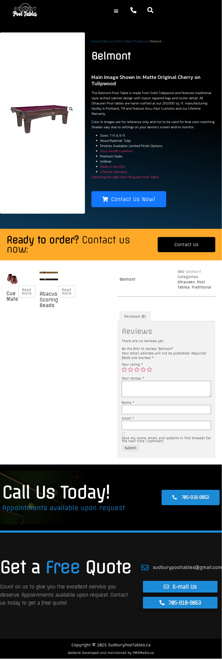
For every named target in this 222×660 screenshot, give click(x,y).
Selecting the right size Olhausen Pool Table (125, 176)
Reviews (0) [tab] (135, 316)
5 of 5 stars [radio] (149, 369)
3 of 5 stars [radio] (136, 369)
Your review (133, 378)
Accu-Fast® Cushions (116, 151)
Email (128, 418)
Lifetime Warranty (113, 171)
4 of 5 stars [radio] (143, 369)
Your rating (132, 364)
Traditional (141, 41)
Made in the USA (112, 166)
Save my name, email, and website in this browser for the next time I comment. (166, 440)
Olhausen (108, 41)
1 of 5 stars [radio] (124, 369)
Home (95, 41)
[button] (116, 10)
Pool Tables (124, 41)
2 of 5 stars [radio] (130, 369)
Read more (27, 291)
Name (128, 402)
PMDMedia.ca (143, 653)
